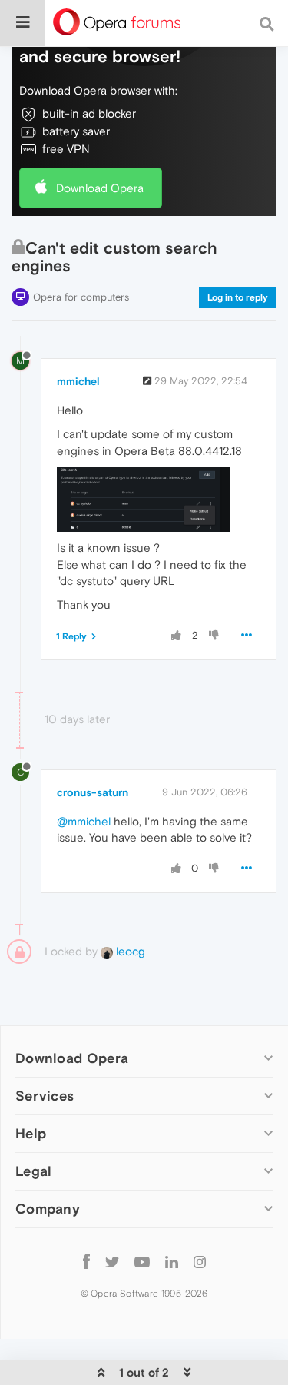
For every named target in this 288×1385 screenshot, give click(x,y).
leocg (129, 951)
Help (30, 1133)
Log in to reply (237, 297)
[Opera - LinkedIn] (171, 1261)
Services (44, 1096)
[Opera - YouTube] (142, 1261)
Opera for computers (81, 297)
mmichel (78, 381)
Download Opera (100, 187)
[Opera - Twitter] (112, 1261)
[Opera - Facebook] (86, 1260)
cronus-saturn (92, 792)
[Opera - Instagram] (200, 1261)
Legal (33, 1171)
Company (47, 1209)
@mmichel (84, 821)
